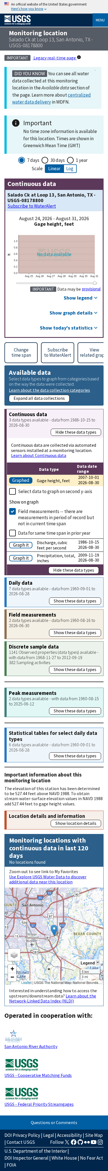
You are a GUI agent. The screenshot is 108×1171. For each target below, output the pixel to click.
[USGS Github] (80, 1144)
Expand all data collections (39, 398)
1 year (82, 160)
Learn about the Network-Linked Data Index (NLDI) (52, 998)
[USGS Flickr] (87, 1144)
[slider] (94, 283)
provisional (91, 289)
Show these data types (75, 601)
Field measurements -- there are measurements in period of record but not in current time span (56, 517)
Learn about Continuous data (38, 455)
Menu (100, 19)
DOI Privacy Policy (22, 1135)
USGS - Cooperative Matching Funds (38, 1075)
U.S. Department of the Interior (35, 1151)
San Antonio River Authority (30, 1046)
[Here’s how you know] (54, 7)
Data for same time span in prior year (54, 533)
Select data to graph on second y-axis (55, 491)
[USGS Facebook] (73, 1144)
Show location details (75, 823)
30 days (57, 160)
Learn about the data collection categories (49, 390)
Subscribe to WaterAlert (31, 206)
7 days (33, 160)
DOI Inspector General (26, 1158)
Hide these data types (75, 432)
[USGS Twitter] (67, 1144)
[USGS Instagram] (100, 1144)
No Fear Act (91, 1158)
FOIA (11, 1165)
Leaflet (26, 982)
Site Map (94, 1135)
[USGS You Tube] (93, 1144)
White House (64, 1158)
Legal (48, 1135)
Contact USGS (21, 1142)
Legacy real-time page (55, 58)
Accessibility (69, 1135)
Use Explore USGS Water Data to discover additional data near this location (47, 879)
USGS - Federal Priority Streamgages (39, 1104)
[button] (54, 930)
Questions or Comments (54, 1122)
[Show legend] (98, 962)
